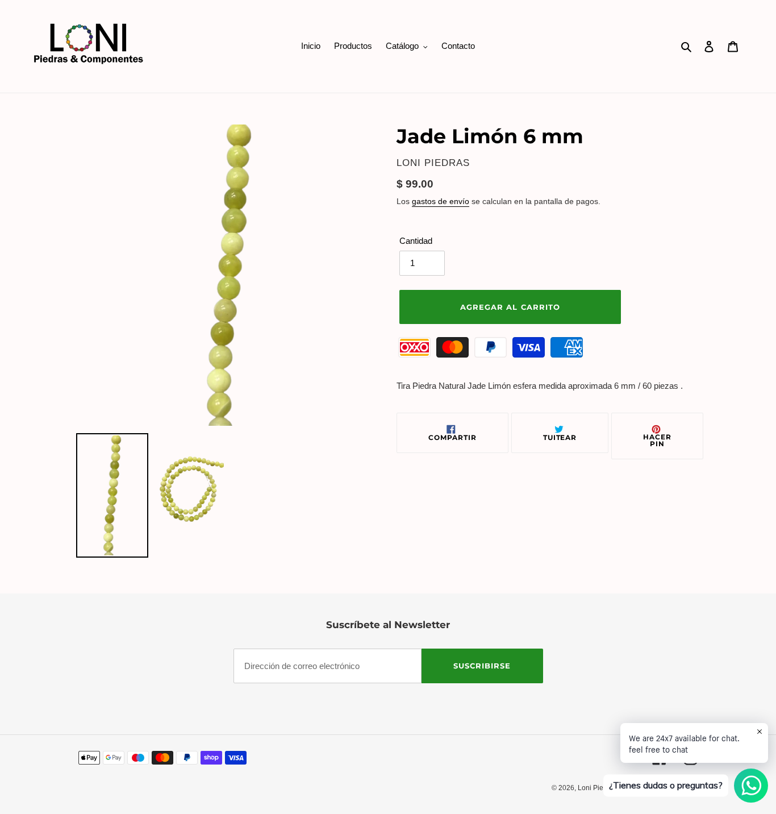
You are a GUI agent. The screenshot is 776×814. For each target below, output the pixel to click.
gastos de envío (440, 201)
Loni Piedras (597, 788)
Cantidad (415, 241)
